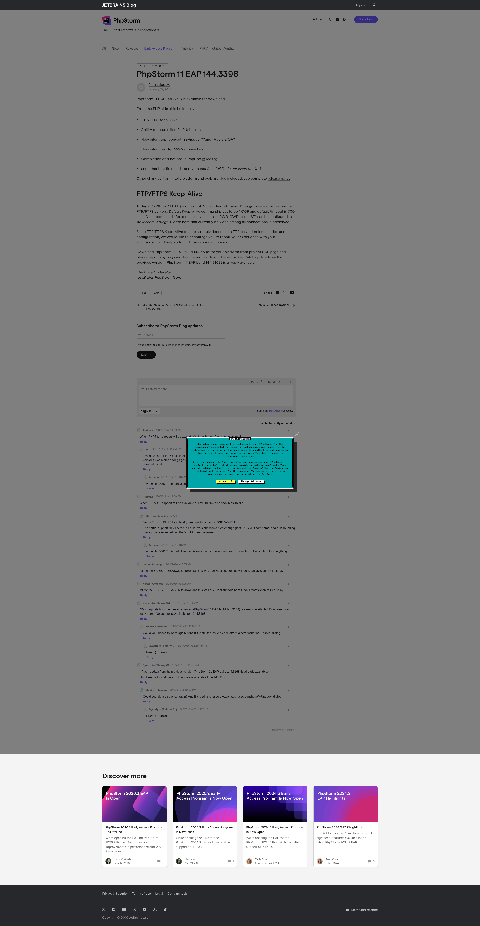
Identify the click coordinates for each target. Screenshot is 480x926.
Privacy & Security (115, 893)
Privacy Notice (231, 468)
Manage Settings (251, 481)
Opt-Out (266, 474)
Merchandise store (363, 911)
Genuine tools (177, 893)
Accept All (225, 481)
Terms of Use (260, 468)
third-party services (213, 471)
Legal (159, 893)
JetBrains (135, 917)
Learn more (247, 456)
